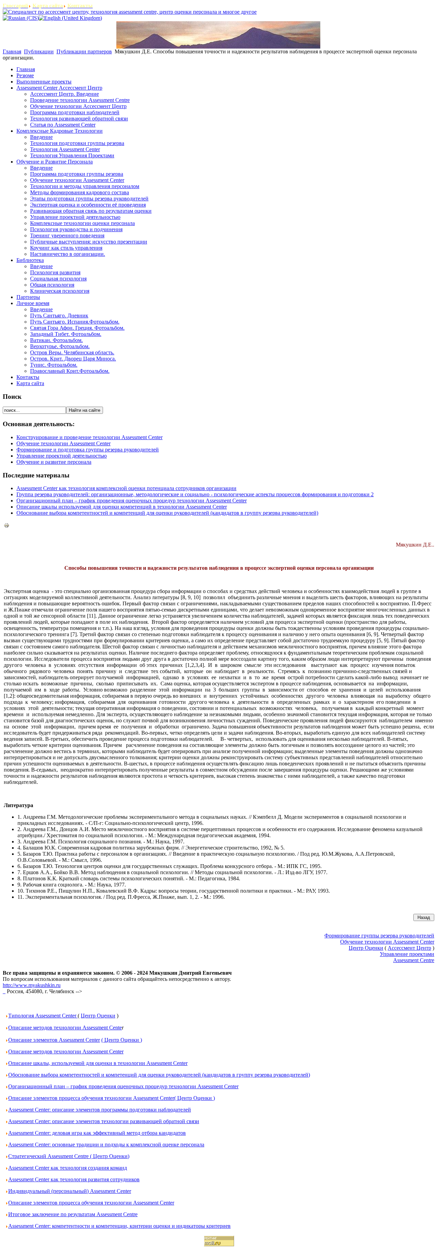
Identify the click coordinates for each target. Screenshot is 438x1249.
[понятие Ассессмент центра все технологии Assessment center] (4, 991)
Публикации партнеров (84, 51)
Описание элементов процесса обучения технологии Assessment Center (91, 1203)
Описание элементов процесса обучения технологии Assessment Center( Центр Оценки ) (111, 1098)
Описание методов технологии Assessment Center (66, 1051)
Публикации (39, 51)
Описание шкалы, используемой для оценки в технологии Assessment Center (98, 1063)
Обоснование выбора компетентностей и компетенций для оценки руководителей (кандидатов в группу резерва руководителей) (167, 513)
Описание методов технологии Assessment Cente (65, 1027)
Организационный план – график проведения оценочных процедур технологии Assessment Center (131, 500)
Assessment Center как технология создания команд (67, 1168)
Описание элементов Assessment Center (54, 1040)
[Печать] (6, 526)
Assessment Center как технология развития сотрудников (74, 1179)
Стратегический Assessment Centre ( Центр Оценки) (68, 1156)
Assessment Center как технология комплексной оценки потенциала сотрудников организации (126, 488)
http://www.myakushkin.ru (32, 985)
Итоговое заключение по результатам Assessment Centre (73, 1214)
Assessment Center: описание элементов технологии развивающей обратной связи (103, 1121)
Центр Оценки (98, 1015)
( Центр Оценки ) (121, 1040)
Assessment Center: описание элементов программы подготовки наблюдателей (99, 1110)
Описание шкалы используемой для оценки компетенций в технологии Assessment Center (121, 507)
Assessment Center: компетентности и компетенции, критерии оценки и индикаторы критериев (119, 1226)
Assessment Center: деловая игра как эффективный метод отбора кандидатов (97, 1133)
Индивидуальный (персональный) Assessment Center (69, 1191)
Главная (12, 51)
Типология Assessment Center (43, 1015)
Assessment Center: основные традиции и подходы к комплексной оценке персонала (106, 1144)
